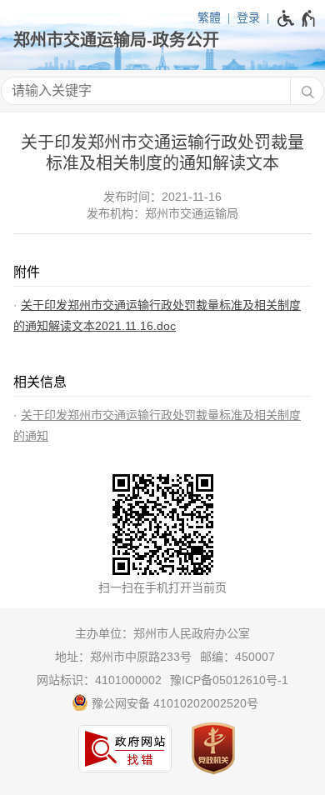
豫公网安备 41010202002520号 (173, 703)
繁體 (209, 17)
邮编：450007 (237, 656)
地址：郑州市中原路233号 (123, 656)
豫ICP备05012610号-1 (229, 680)
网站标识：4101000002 (99, 680)
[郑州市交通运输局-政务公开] (162, 40)
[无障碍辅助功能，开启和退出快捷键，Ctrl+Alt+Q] (297, 18)
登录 (248, 17)
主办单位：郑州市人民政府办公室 (162, 633)
